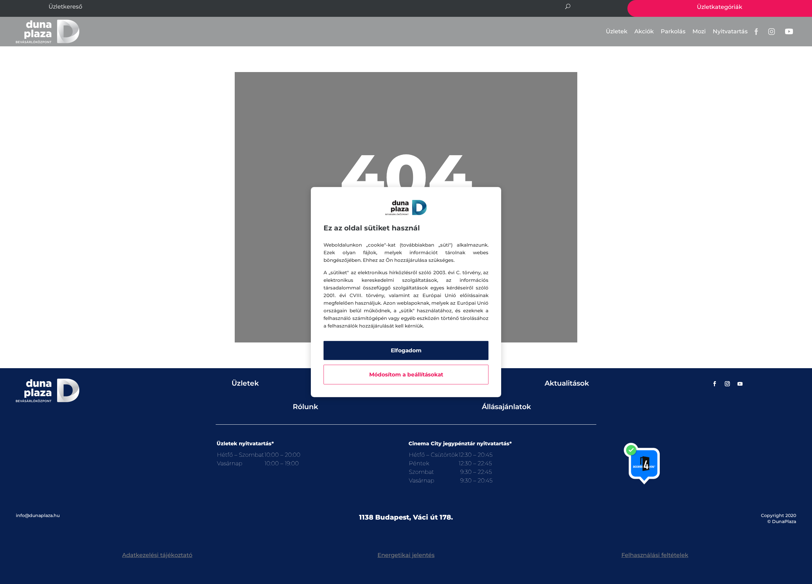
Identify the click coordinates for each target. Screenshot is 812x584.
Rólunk (305, 406)
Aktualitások (567, 383)
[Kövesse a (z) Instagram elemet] (727, 384)
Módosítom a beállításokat (406, 374)
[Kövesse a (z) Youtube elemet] (740, 384)
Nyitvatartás (730, 31)
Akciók (644, 31)
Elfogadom (406, 350)
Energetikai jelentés (406, 555)
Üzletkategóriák (719, 6)
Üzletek (616, 31)
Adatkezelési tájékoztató (157, 555)
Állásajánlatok (506, 406)
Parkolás (673, 31)
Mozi (699, 31)
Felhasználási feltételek (654, 555)
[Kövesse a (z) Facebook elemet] (715, 384)
